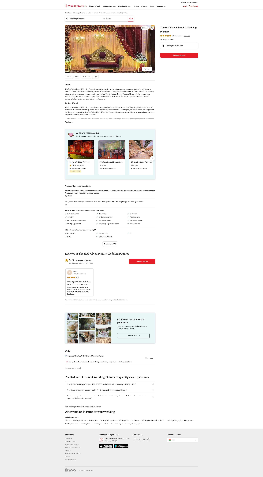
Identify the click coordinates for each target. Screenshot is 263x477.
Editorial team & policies (73, 453)
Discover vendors (133, 336)
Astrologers (119, 424)
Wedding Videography (174, 420)
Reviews (86, 77)
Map (95, 77)
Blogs (152, 6)
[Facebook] (135, 439)
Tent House (135, 420)
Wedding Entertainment (149, 420)
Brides (136, 6)
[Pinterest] (144, 439)
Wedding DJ (98, 424)
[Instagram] (148, 439)
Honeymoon (188, 420)
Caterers (68, 420)
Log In (185, 6)
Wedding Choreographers (134, 424)
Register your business (72, 447)
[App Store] (106, 448)
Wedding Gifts (93, 420)
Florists (162, 420)
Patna (96, 13)
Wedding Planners (79, 13)
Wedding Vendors (125, 6)
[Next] (152, 158)
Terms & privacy (70, 441)
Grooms (144, 6)
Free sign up (193, 6)
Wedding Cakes (86, 424)
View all (146, 69)
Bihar (90, 13)
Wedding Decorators (71, 424)
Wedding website (70, 459)
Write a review (142, 262)
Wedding (68, 13)
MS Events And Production (111, 162)
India (173, 440)
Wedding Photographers (108, 420)
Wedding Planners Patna (73, 368)
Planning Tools (94, 6)
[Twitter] (139, 439)
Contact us (68, 438)
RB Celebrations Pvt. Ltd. (141, 162)
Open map (149, 358)
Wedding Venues (109, 6)
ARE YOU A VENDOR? (190, 2)
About (69, 77)
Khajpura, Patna (168, 40)
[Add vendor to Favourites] (152, 28)
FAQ (76, 77)
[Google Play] (121, 448)
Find (131, 18)
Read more (69, 122)
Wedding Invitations (79, 420)
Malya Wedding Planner (79, 162)
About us (68, 450)
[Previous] (68, 158)
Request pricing (179, 55)
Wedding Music (124, 420)
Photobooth (108, 424)
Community (161, 6)
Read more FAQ (110, 244)
